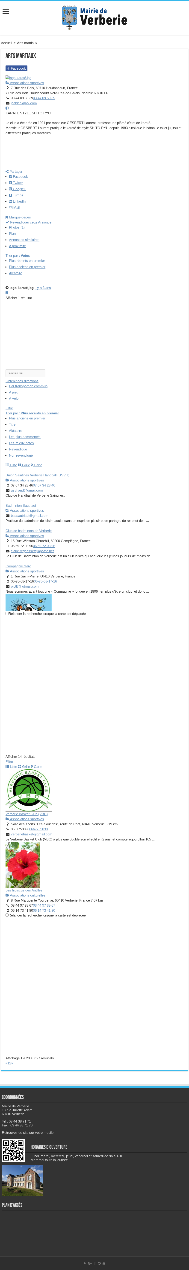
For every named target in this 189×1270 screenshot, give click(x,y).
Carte (37, 465)
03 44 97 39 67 (44, 905)
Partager (15, 171)
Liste (13, 465)
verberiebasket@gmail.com (31, 834)
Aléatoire (15, 273)
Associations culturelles (27, 895)
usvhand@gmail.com (27, 490)
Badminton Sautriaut (21, 505)
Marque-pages (19, 217)
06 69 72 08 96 (44, 546)
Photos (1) (17, 227)
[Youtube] (104, 1263)
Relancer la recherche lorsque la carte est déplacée (47, 614)
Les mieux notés (21, 443)
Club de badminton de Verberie (29, 531)
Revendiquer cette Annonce (30, 222)
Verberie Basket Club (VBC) (27, 814)
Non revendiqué (21, 455)
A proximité (17, 246)
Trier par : (18, 255)
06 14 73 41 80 (44, 910)
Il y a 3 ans (43, 288)
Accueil (6, 43)
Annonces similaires (24, 240)
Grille (25, 465)
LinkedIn (19, 201)
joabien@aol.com (24, 103)
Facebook (20, 176)
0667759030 (38, 829)
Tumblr (17, 195)
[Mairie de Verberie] (94, 17)
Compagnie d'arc (18, 566)
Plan (12, 233)
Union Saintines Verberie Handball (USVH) (37, 475)
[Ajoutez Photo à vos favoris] (7, 293)
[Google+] (90, 1263)
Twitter (17, 183)
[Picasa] (99, 1263)
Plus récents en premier (27, 261)
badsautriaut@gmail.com (29, 516)
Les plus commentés (25, 437)
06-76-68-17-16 (45, 581)
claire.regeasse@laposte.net (32, 551)
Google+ (19, 189)
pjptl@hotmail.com (25, 586)
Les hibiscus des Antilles (24, 890)
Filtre (9, 408)
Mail (16, 207)
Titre (12, 424)
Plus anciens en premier (27, 267)
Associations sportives (26, 83)
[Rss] (85, 1263)
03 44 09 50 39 (44, 98)
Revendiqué (18, 449)
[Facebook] (95, 1263)
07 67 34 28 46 (44, 485)
